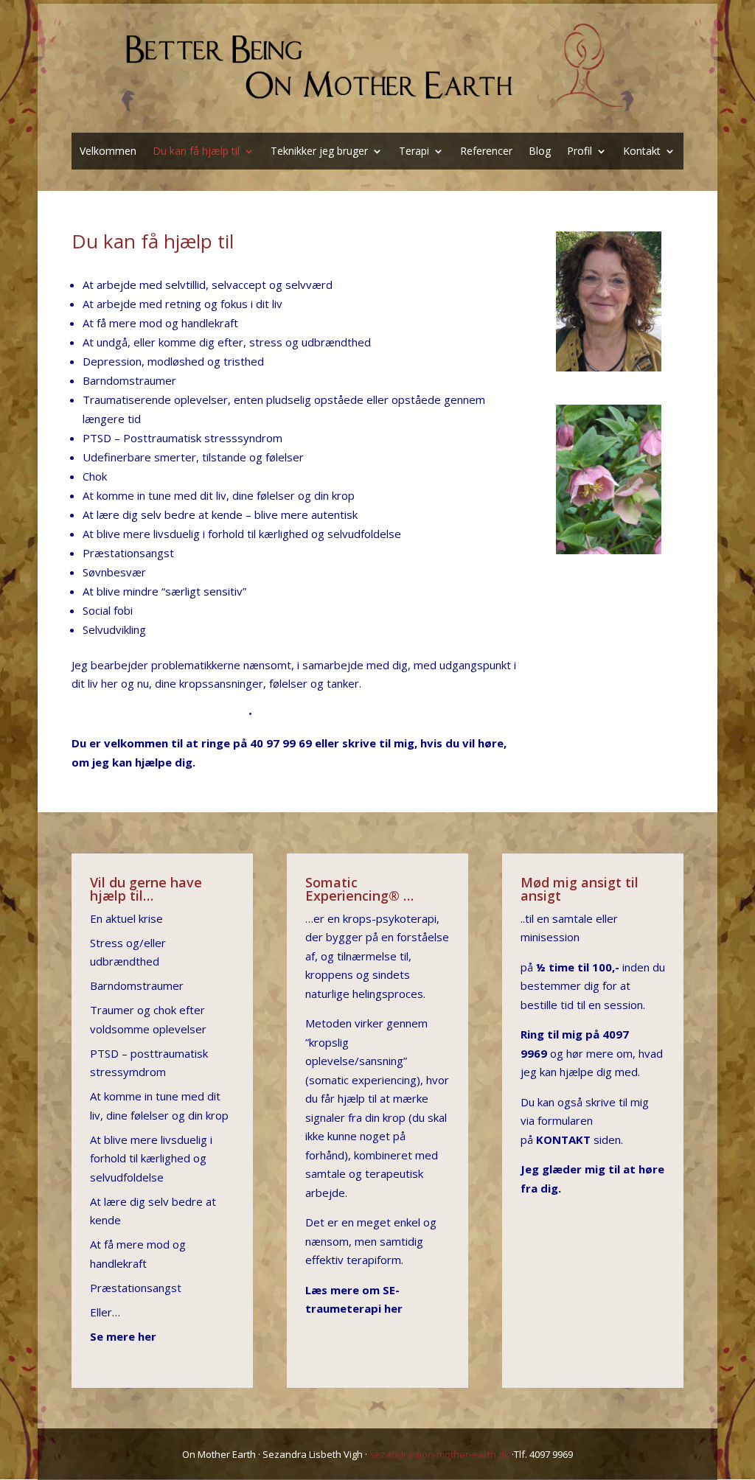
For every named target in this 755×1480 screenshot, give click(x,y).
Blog (540, 152)
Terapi (414, 152)
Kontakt (642, 152)
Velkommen (108, 152)
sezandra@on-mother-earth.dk (439, 1454)
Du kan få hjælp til (196, 152)
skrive (359, 743)
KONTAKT (563, 1139)
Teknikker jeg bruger (319, 152)
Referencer (486, 152)
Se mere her (123, 1336)
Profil (579, 152)
